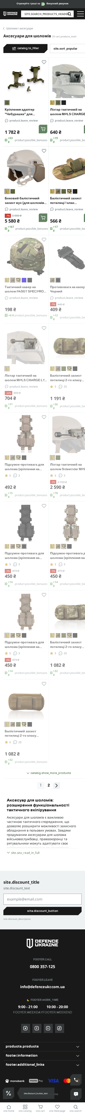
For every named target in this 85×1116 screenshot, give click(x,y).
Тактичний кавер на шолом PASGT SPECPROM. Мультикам (26, 292)
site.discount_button (42, 911)
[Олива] (12, 191)
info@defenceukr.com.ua (42, 986)
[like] (44, 63)
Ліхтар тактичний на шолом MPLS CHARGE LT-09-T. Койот (25, 380)
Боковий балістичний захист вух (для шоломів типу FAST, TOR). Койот (24, 203)
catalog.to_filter (28, 48)
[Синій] (24, 280)
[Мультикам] (52, 280)
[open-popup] (9, 1093)
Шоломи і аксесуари (19, 28)
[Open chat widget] (76, 1094)
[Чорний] (63, 102)
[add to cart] (43, 129)
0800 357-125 (42, 966)
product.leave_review (24, 120)
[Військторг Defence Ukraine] (42, 943)
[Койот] (52, 102)
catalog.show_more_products (51, 773)
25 (65, 386)
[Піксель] (69, 191)
